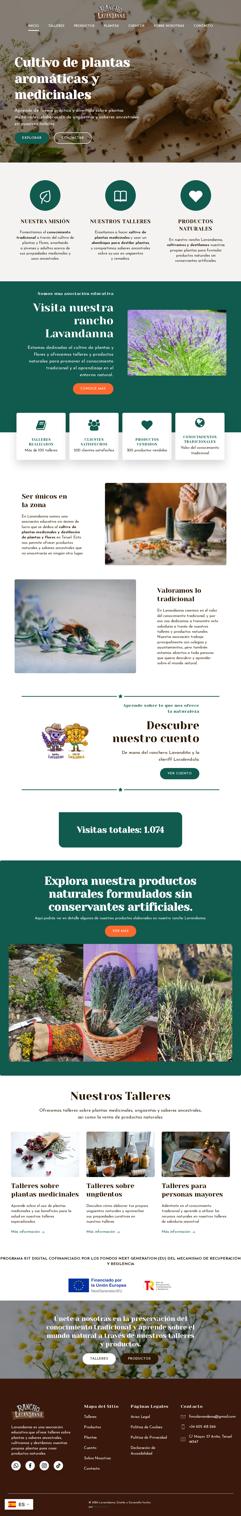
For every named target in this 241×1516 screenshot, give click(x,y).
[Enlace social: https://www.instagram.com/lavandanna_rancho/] (47, 1465)
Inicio (33, 26)
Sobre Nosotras (169, 26)
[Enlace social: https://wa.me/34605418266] (18, 1465)
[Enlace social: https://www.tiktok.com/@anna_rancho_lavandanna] (61, 1465)
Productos (84, 26)
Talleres (56, 26)
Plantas (111, 26)
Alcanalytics (101, 1506)
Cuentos (136, 26)
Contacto (203, 26)
